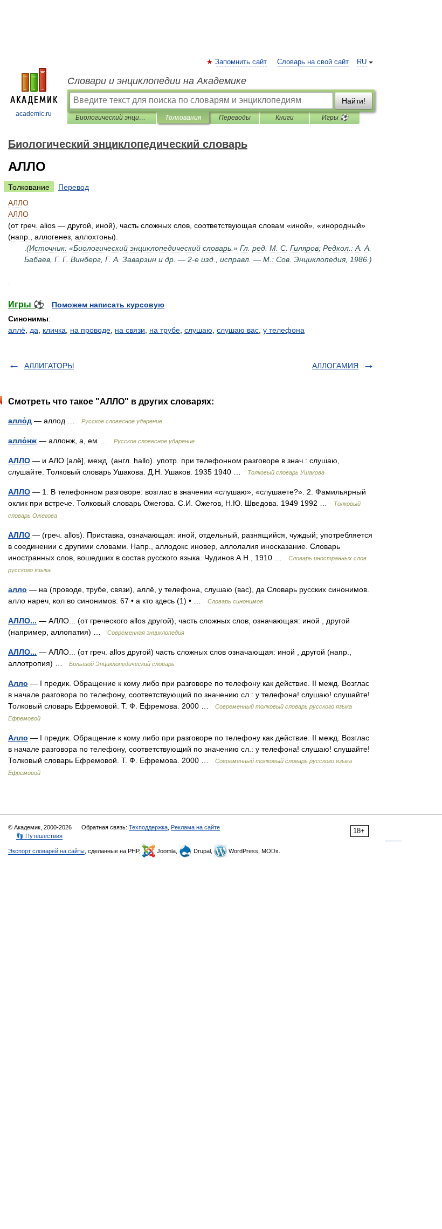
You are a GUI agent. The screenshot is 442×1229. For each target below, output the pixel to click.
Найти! (353, 101)
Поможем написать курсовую (108, 304)
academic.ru (34, 114)
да (34, 330)
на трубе (164, 330)
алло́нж (22, 440)
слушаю (198, 330)
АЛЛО (19, 460)
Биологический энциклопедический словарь (111, 117)
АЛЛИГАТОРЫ (49, 365)
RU (362, 62)
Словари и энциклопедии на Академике (156, 80)
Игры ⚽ (335, 117)
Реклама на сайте (195, 827)
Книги (284, 117)
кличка (54, 330)
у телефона (284, 330)
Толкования (183, 117)
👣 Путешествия (39, 836)
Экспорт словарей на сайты (46, 851)
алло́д (20, 420)
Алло (18, 683)
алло (17, 589)
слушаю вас (238, 330)
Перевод (73, 187)
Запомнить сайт (241, 62)
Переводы (235, 117)
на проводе (90, 330)
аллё (16, 330)
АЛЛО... (22, 620)
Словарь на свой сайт (313, 62)
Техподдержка (148, 827)
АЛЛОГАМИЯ (335, 365)
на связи (130, 330)
